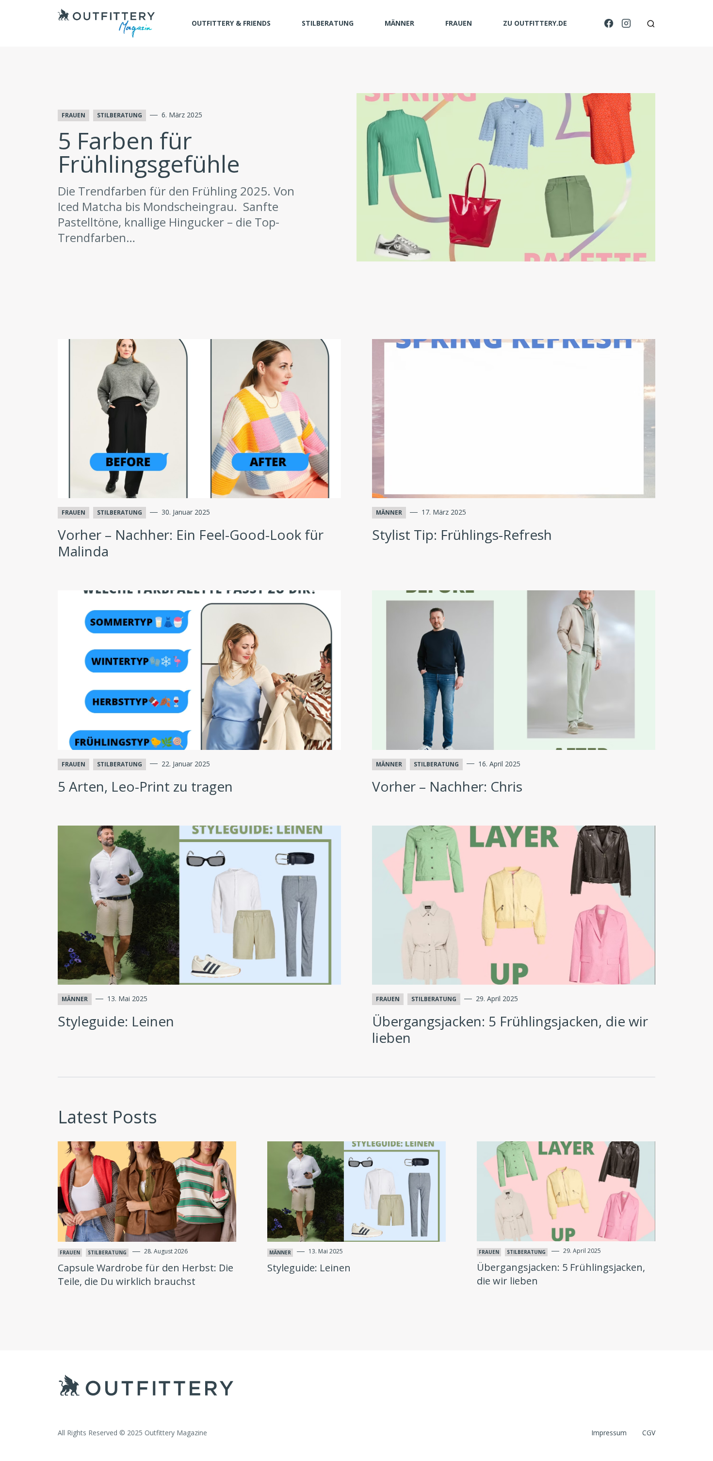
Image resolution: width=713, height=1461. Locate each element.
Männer (399, 23)
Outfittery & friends (231, 23)
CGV (648, 1432)
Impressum (609, 1432)
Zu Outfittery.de (535, 23)
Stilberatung (328, 23)
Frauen (458, 23)
